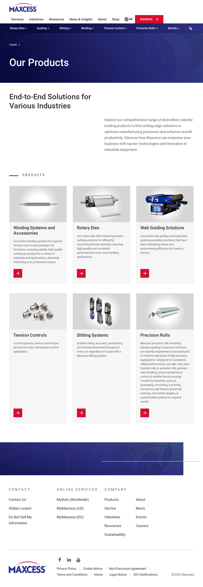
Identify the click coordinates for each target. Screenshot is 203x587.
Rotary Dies (17, 28)
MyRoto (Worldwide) (73, 499)
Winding (86, 28)
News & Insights (81, 19)
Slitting (64, 28)
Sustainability (115, 534)
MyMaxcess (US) (70, 508)
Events (141, 517)
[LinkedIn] (69, 560)
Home (98, 574)
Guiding (42, 28)
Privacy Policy (66, 569)
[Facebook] (60, 560)
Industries (36, 19)
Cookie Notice (92, 569)
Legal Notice (118, 574)
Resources (56, 19)
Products (111, 499)
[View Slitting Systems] (81, 413)
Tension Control (114, 28)
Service (110, 508)
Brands (172, 28)
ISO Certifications (145, 574)
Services (17, 19)
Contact (146, 19)
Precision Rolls (145, 28)
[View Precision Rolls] (144, 413)
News (140, 508)
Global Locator (20, 508)
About (102, 19)
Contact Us (17, 499)
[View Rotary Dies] (81, 273)
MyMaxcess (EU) (70, 517)
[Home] (23, 7)
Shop (115, 19)
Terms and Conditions (72, 574)
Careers (142, 526)
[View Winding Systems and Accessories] (17, 273)
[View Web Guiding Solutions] (144, 273)
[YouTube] (78, 560)
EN (130, 19)
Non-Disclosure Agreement (127, 569)
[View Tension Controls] (17, 413)
